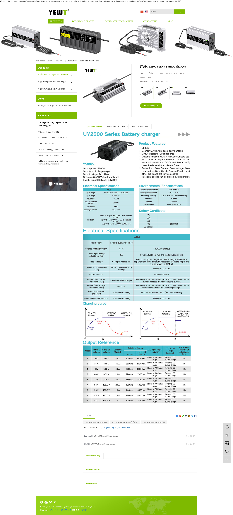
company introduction (119, 21)
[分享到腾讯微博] (192, 416)
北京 (65, 510)
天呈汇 (84, 510)
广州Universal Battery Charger (51, 89)
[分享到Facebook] (195, 416)
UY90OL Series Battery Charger (103, 444)
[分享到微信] (183, 416)
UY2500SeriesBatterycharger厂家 (154, 422)
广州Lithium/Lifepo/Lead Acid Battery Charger (81, 61)
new (170, 21)
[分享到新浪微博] (180, 416)
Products (56, 21)
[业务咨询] (227, 427)
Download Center (83, 21)
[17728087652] (227, 435)
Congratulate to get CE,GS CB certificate (55, 106)
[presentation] (142, 93)
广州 (52, 510)
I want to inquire (151, 106)
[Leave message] (227, 451)
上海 (61, 510)
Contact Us (150, 21)
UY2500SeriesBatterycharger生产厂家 (125, 422)
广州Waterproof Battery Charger (52, 81)
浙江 (69, 510)
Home (57, 61)
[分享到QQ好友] (186, 416)
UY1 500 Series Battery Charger (106, 436)
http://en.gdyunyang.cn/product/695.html (114, 428)
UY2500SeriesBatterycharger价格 (96, 422)
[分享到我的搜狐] (189, 416)
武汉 (56, 510)
